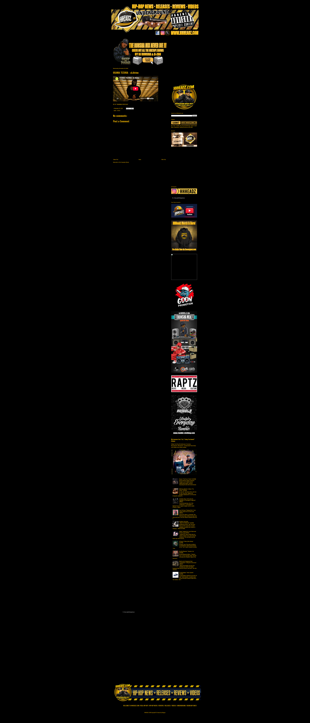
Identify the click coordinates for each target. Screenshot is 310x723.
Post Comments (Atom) (124, 162)
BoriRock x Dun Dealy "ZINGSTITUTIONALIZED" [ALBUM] (186, 522)
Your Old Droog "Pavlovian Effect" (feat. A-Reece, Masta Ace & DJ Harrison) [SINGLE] (187, 511)
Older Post (163, 159)
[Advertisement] (210, 48)
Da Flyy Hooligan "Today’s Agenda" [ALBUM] (186, 573)
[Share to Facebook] (131, 108)
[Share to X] (130, 108)
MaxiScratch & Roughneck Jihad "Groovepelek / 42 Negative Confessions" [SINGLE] (188, 562)
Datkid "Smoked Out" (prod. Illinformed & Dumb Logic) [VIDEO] (187, 532)
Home (140, 159)
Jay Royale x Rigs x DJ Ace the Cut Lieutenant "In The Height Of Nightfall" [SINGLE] (187, 500)
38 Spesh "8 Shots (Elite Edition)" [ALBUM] (186, 542)
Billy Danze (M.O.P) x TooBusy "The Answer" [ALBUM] (186, 489)
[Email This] (127, 108)
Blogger (163, 712)
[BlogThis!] (128, 108)
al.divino (118, 110)
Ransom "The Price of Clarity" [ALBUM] (187, 479)
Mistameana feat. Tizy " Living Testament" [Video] (182, 440)
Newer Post (115, 159)
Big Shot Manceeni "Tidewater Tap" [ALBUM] (186, 551)
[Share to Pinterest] (133, 108)
